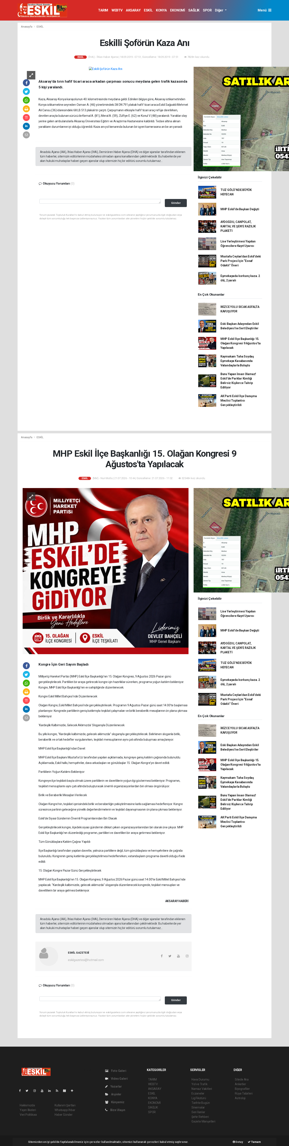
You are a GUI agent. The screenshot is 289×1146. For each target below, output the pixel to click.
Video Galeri (119, 1078)
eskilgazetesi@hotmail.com (86, 960)
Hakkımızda (27, 1105)
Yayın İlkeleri (28, 1110)
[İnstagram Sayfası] (36, 1090)
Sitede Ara (242, 1079)
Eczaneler (197, 1093)
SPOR (207, 10)
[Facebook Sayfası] (21, 1090)
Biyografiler (242, 1088)
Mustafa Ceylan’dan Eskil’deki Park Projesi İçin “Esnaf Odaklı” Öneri (240, 261)
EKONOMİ (177, 10)
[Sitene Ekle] (74, 1090)
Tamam (255, 1141)
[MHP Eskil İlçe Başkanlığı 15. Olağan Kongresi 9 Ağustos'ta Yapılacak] (106, 571)
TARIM (103, 10)
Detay (239, 1141)
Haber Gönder (64, 1114)
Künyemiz (117, 1102)
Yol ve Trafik (199, 1084)
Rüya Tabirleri (243, 1093)
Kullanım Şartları (65, 1105)
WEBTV (116, 10)
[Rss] (59, 1090)
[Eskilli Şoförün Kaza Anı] (105, 69)
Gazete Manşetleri (203, 1121)
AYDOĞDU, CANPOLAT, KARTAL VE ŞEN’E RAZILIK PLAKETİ (238, 226)
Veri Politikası (28, 1114)
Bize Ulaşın (117, 1110)
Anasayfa (27, 26)
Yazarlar (116, 1086)
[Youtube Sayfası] (44, 1090)
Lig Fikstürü (198, 1098)
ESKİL (148, 10)
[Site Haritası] (66, 1090)
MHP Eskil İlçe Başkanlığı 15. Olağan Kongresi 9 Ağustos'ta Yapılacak (240, 343)
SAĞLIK (194, 10)
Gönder (176, 202)
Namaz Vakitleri (201, 1088)
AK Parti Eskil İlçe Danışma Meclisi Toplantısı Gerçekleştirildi (238, 400)
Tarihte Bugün (200, 1102)
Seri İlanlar (198, 1112)
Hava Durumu (200, 1079)
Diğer (219, 10)
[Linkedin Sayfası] (51, 1090)
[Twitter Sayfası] (29, 1090)
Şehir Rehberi (200, 1116)
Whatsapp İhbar (65, 1110)
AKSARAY (133, 10)
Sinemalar (198, 1107)
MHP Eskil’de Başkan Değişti (239, 209)
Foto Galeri (118, 1070)
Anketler (240, 1084)
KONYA (161, 10)
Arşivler (115, 1094)
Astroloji (240, 1098)
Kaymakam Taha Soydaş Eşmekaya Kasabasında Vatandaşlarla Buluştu (237, 361)
